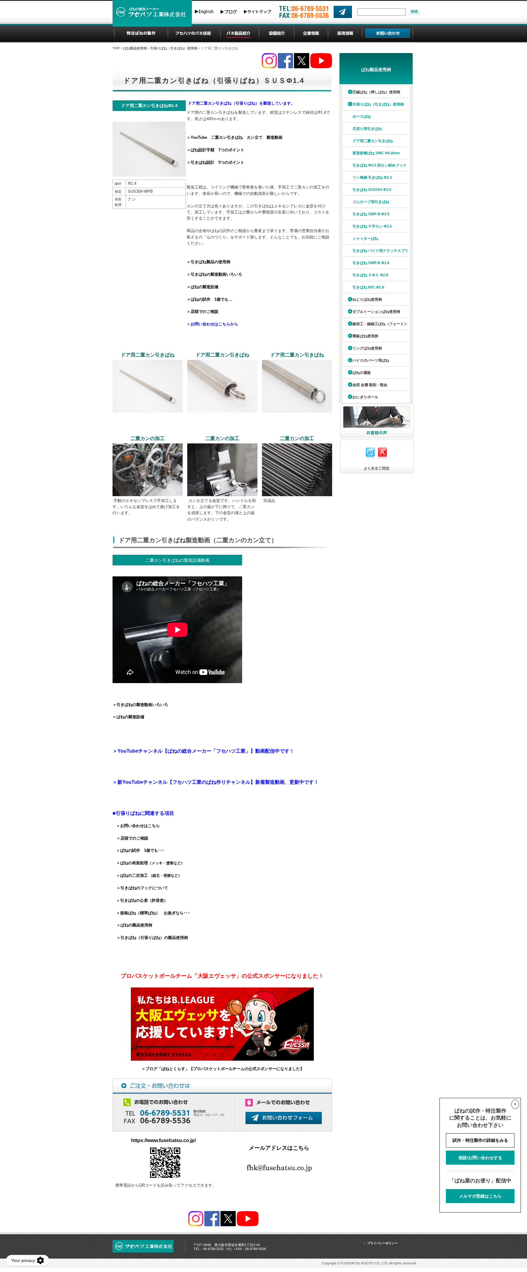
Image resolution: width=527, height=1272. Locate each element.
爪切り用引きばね (367, 129)
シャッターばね (365, 238)
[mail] (343, 12)
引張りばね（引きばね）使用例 (173, 48)
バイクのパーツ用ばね (371, 360)
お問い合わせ (387, 33)
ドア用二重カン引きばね (373, 141)
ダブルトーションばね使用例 (376, 312)
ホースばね (362, 116)
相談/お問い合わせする (480, 1157)
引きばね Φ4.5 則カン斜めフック (380, 165)
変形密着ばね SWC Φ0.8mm (376, 153)
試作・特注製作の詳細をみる (480, 1140)
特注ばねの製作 (141, 33)
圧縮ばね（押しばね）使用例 (376, 92)
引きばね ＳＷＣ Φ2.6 (370, 275)
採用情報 (345, 33)
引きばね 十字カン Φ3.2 (372, 226)
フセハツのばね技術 (194, 33)
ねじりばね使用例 (367, 299)
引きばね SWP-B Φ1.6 (371, 263)
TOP (116, 48)
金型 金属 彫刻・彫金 (370, 385)
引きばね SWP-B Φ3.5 (371, 214)
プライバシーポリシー (382, 1243)
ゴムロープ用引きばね (371, 202)
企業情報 (311, 33)
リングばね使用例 (367, 348)
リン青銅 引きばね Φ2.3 (372, 177)
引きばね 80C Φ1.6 (368, 287)
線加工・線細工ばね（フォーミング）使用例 (374, 326)
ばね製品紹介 (239, 33)
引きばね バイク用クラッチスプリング (374, 253)
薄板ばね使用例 (365, 336)
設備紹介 (276, 33)
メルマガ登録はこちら (480, 1196)
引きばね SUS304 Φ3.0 (372, 190)
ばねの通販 (362, 373)
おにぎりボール (365, 397)
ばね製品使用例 (135, 48)
